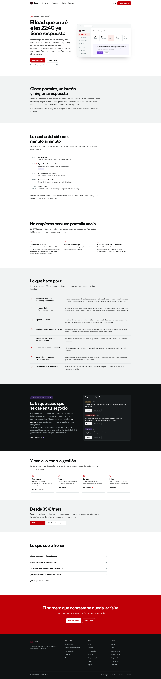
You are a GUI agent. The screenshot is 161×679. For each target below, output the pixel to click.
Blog (112, 648)
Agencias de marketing (72, 648)
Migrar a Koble (115, 654)
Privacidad (113, 675)
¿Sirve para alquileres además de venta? (45, 575)
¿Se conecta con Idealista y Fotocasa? (44, 556)
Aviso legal (104, 675)
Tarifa (64, 3)
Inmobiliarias (69, 644)
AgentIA (90, 665)
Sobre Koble (115, 661)
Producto (55, 3)
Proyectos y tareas (94, 658)
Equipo (90, 661)
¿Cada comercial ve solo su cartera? (44, 562)
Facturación (92, 651)
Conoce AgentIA (36, 437)
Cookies (120, 675)
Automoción (69, 658)
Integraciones (115, 651)
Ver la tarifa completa (56, 523)
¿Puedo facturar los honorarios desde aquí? (46, 568)
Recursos (71, 3)
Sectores (45, 3)
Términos (128, 675)
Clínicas (67, 654)
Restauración (69, 651)
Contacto (114, 665)
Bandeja (90, 648)
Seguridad (114, 658)
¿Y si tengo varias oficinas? (40, 581)
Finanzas (91, 654)
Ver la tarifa (52, 60)
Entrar (114, 3)
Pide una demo (124, 3)
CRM (89, 644)
